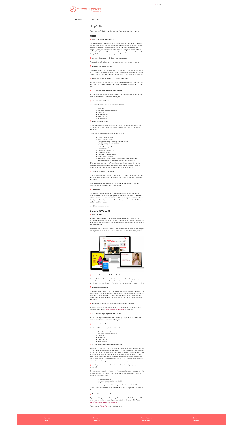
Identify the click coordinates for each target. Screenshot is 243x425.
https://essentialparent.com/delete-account (104, 402)
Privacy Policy (104, 406)
